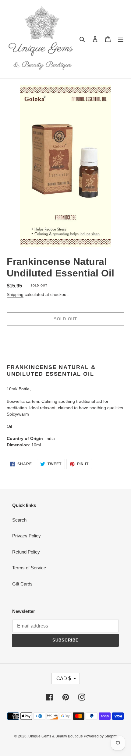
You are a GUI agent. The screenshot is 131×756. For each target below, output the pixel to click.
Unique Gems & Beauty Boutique (56, 736)
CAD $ (63, 678)
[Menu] (120, 39)
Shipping (15, 294)
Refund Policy (26, 551)
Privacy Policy (26, 535)
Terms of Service (29, 567)
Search (19, 519)
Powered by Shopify (100, 736)
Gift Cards (22, 583)
